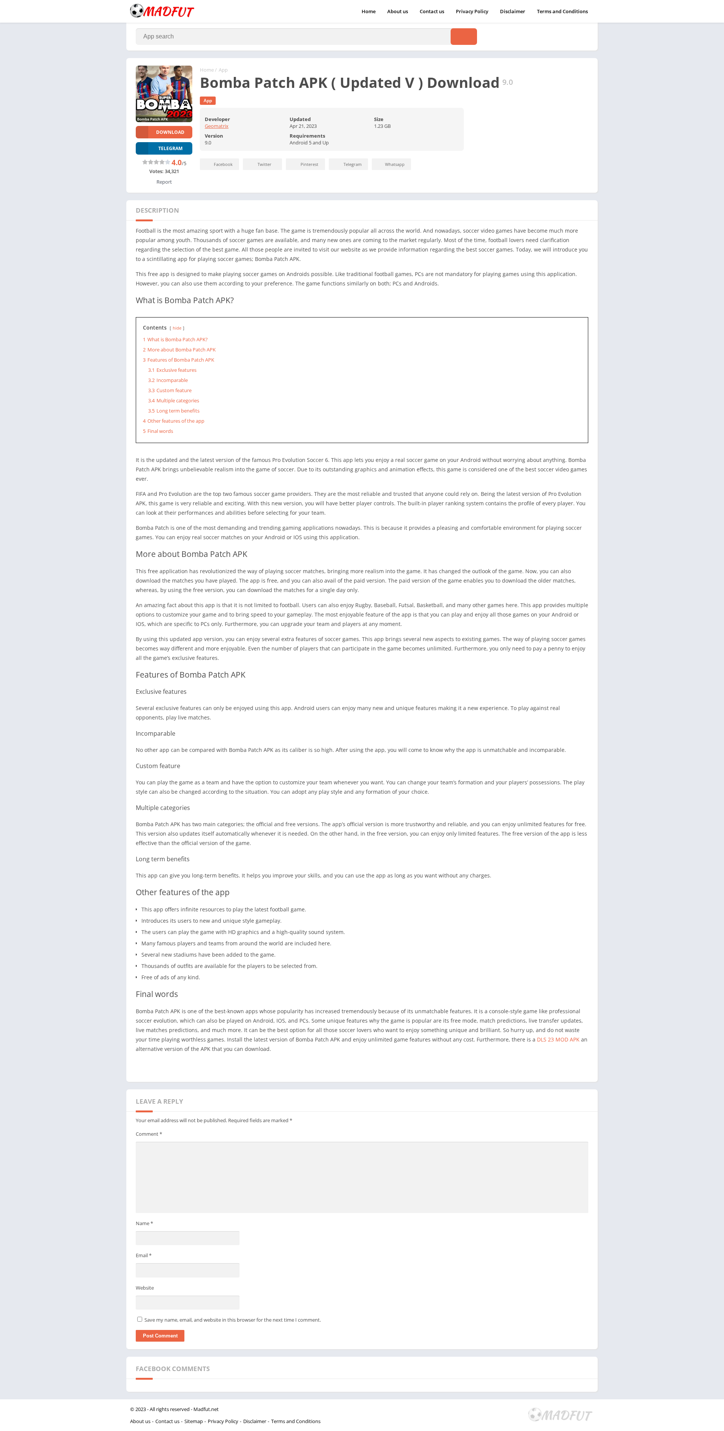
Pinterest (309, 164)
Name (144, 1223)
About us (397, 11)
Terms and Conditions (562, 11)
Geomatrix (217, 126)
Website (145, 1287)
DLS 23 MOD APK (558, 1039)
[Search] (464, 36)
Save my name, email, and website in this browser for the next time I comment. (232, 1319)
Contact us (432, 11)
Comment (149, 1133)
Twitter (265, 164)
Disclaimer (512, 11)
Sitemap (193, 1421)
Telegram (353, 164)
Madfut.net (206, 1409)
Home (369, 11)
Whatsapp (395, 164)
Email (144, 1255)
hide (177, 328)
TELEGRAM (170, 148)
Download (170, 132)
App (223, 69)
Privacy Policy (472, 11)
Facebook (223, 164)
